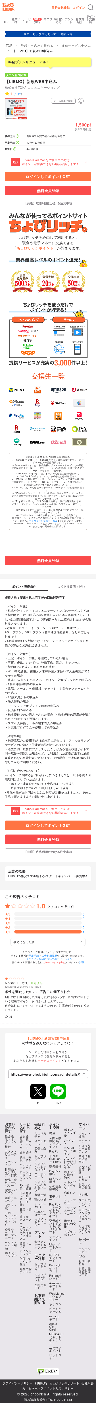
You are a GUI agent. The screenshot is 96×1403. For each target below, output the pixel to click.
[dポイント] (79, 390)
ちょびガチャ (40, 1134)
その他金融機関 (55, 1187)
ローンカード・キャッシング (26, 1176)
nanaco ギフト (54, 1317)
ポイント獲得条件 (24, 586)
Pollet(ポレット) (55, 1277)
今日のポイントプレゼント (85, 1203)
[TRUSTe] (48, 1371)
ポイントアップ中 (11, 1254)
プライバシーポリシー (17, 1383)
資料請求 (26, 1152)
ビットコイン (55, 1356)
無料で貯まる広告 (26, 1270)
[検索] (90, 7)
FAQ (82, 1256)
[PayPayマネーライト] (79, 416)
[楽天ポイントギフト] (16, 429)
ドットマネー (70, 1201)
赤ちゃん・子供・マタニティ (11, 1233)
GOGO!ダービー (40, 1213)
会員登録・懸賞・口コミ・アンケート (26, 1142)
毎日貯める (58, 20)
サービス (26, 20)
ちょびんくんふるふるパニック (40, 1185)
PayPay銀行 (54, 1172)
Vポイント (69, 1194)
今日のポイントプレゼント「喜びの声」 (85, 1216)
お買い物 (16, 20)
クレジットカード (26, 1166)
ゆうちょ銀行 (55, 1180)
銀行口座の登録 (85, 1178)
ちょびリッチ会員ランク (85, 1148)
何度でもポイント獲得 (26, 1261)
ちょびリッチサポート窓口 (43, 520)
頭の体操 (40, 1199)
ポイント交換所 (90, 19)
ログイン (78, 7)
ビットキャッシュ (55, 1310)
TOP (5, 21)
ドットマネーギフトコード (70, 1211)
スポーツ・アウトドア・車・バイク (11, 1218)
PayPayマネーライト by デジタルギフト (55, 1210)
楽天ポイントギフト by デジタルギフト (55, 1226)
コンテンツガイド (85, 1250)
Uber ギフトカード (55, 1247)
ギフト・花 (11, 1206)
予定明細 (34, 955)
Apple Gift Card (53, 1327)
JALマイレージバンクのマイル (70, 1162)
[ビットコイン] (16, 403)
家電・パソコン (11, 1191)
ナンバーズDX (40, 1205)
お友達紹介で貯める (40, 1299)
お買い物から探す (10, 1128)
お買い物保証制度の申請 (85, 1271)
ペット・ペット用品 (11, 1245)
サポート (84, 1241)
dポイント (69, 1141)
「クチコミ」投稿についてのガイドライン (48, 959)
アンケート (69, 20)
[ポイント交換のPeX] (79, 429)
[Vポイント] (16, 390)
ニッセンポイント (55, 1348)
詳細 (82, 962)
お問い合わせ (85, 1262)
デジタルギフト (55, 1238)
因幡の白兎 (40, 1149)
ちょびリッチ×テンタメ (40, 1277)
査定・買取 (26, 1210)
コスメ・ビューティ (11, 1154)
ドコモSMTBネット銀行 (55, 1159)
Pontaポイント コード (54, 1268)
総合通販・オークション (11, 1139)
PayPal (54, 1151)
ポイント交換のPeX (70, 1175)
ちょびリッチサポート (64, 1383)
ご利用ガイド (40, 1286)
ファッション (11, 1163)
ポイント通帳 (85, 1134)
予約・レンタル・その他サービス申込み (26, 1233)
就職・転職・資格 (26, 1158)
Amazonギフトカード (55, 1286)
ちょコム (55, 1304)
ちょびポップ (40, 1157)
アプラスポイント (70, 1233)
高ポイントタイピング (40, 1222)
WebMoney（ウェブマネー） (57, 1296)
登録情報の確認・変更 (85, 1159)
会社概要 (87, 1383)
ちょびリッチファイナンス (85, 1229)
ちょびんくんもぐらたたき (40, 1166)
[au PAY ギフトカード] (37, 390)
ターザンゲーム (40, 1175)
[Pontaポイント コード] (58, 416)
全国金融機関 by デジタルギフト (55, 1142)
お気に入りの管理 (85, 1185)
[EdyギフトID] (37, 403)
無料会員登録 (61, 7)
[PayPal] (16, 416)
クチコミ (85, 1141)
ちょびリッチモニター (40, 1267)
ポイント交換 (54, 1126)
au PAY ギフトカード (55, 1258)
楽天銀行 (55, 1166)
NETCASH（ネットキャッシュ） (56, 1338)
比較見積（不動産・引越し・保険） (26, 1199)
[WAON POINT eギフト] (58, 429)
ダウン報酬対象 (16, 75)
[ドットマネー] (16, 442)
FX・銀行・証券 (26, 1186)
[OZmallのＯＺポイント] (58, 442)
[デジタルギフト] (37, 429)
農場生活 (40, 1195)
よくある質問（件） (72, 586)
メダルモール (40, 1142)
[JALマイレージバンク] (58, 403)
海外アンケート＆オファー (40, 1244)
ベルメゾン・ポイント (70, 1185)
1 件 (18, 94)
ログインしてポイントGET (48, 176)
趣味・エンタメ (11, 1199)
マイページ (84, 1126)
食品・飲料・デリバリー (11, 1183)
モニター (48, 20)
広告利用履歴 (49, 955)
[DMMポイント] (37, 442)
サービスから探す (25, 1128)
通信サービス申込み (26, 1220)
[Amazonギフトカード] (58, 390)
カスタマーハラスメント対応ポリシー (48, 1388)
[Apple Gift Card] (79, 403)
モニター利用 (40, 1256)
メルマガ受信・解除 (85, 1169)
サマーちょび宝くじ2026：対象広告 (48, 34)
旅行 (37, 21)
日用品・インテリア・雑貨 (11, 1172)
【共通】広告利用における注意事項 (48, 203)
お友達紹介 (80, 20)
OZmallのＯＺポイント (70, 1151)
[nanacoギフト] (37, 416)
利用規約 (41, 1383)
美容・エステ (26, 1244)
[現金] (79, 442)
